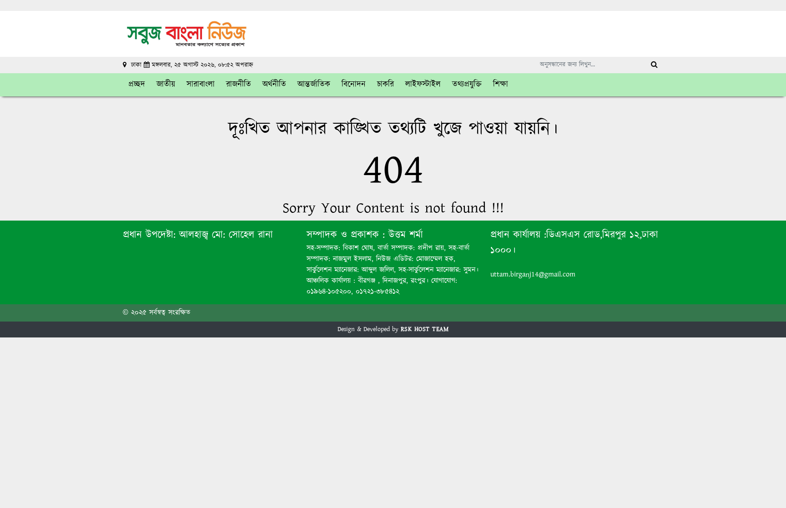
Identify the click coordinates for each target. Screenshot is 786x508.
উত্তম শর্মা (404, 235)
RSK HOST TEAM (425, 329)
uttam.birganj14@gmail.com (532, 274)
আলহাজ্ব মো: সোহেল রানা (226, 235)
